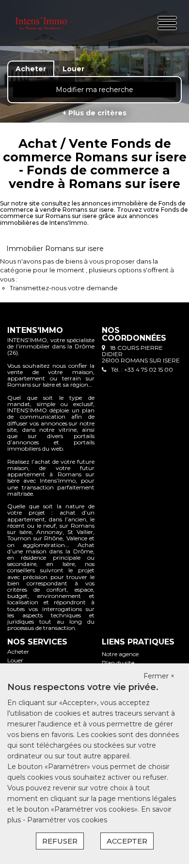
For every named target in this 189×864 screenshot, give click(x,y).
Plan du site (118, 662)
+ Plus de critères (94, 113)
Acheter (18, 651)
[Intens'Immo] (40, 23)
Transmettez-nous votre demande (64, 288)
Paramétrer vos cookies (67, 820)
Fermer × (158, 676)
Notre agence (120, 654)
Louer (15, 660)
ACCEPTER (127, 841)
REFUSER (60, 841)
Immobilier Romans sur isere (55, 248)
